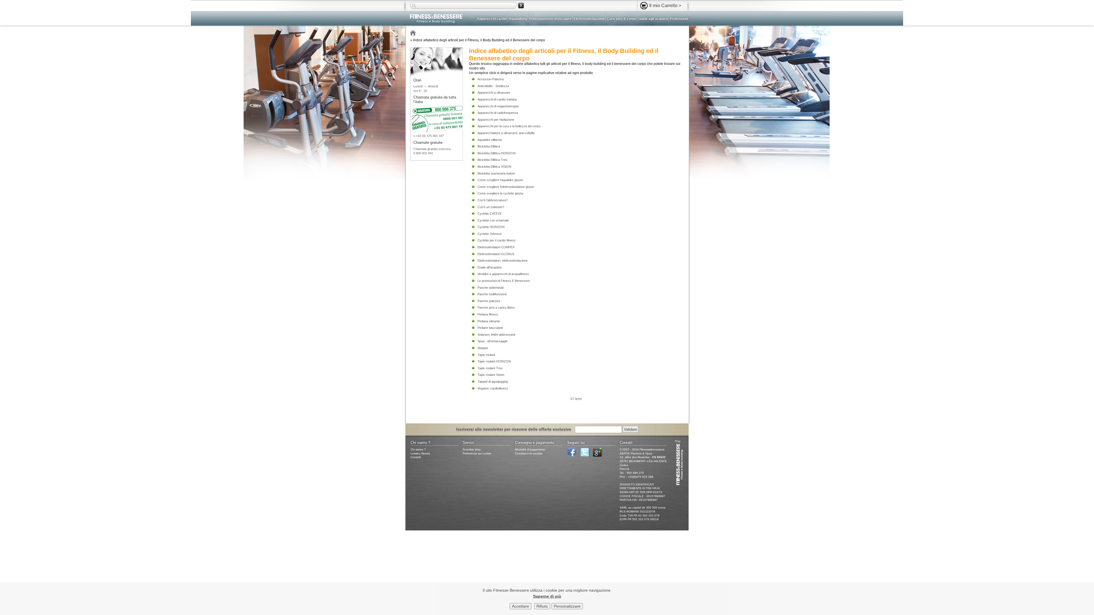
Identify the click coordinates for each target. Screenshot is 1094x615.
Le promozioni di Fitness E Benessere (503, 280)
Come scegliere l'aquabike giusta (500, 180)
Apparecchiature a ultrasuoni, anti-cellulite (506, 133)
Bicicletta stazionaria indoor (496, 173)
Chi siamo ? (418, 449)
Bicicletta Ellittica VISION (494, 166)
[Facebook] (573, 455)
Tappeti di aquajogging (492, 381)
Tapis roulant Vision (490, 374)
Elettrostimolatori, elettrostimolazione (502, 260)
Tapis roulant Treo (490, 368)
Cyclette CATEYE (489, 213)
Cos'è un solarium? (490, 207)
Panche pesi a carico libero (496, 307)
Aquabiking (518, 19)
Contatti (416, 457)
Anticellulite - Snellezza (493, 86)
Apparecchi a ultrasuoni (493, 92)
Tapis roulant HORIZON (494, 361)
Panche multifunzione (492, 294)
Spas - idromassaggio (492, 341)
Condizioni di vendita (528, 453)
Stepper (482, 348)
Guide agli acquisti (653, 19)
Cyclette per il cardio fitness (496, 240)
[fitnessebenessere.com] (433, 19)
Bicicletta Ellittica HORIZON (496, 153)
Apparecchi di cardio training (497, 99)
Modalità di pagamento (530, 449)
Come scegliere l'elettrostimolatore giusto (505, 186)
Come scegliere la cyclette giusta (500, 193)
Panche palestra (488, 301)
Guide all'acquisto (489, 267)
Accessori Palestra (490, 79)
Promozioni (679, 19)
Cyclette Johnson (489, 233)
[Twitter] (586, 455)
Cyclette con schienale (493, 220)
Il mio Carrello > (665, 5)
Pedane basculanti (490, 327)
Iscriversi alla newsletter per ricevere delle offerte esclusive (513, 429)
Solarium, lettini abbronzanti (496, 334)
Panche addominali (490, 287)
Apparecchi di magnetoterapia (498, 106)
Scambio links (472, 449)
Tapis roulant (486, 354)
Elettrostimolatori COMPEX (496, 247)
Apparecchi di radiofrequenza (497, 112)
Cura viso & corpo (621, 19)
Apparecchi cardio (492, 19)
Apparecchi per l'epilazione (495, 119)
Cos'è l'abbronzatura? (492, 200)
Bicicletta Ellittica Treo (492, 159)
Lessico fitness (420, 453)
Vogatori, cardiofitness (492, 388)
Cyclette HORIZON (491, 227)
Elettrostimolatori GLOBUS (495, 254)
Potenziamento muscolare (550, 19)
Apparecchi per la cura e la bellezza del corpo (508, 126)
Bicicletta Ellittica (488, 146)
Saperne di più (547, 596)
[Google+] (599, 455)
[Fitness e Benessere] (413, 33)
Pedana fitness (487, 314)
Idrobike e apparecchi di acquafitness (503, 274)
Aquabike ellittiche (489, 140)
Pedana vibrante (488, 321)
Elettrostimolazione (589, 19)
